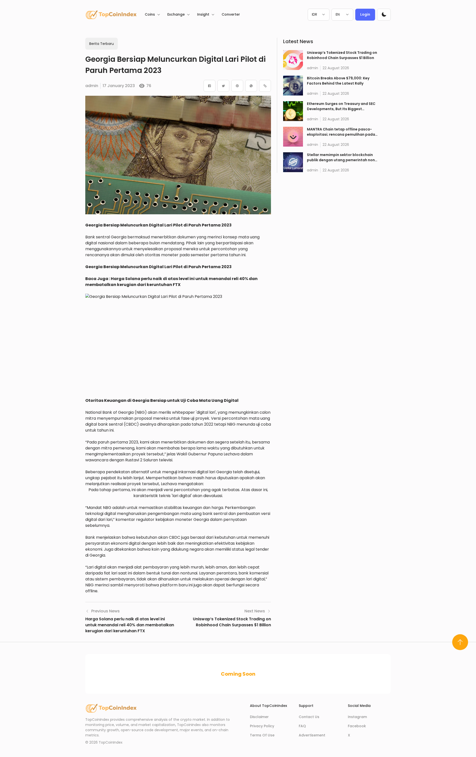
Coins (150, 14)
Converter (231, 14)
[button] (384, 14)
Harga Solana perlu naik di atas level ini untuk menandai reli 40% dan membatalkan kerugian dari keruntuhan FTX (171, 281)
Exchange (176, 14)
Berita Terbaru (101, 43)
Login (365, 14)
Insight (203, 14)
